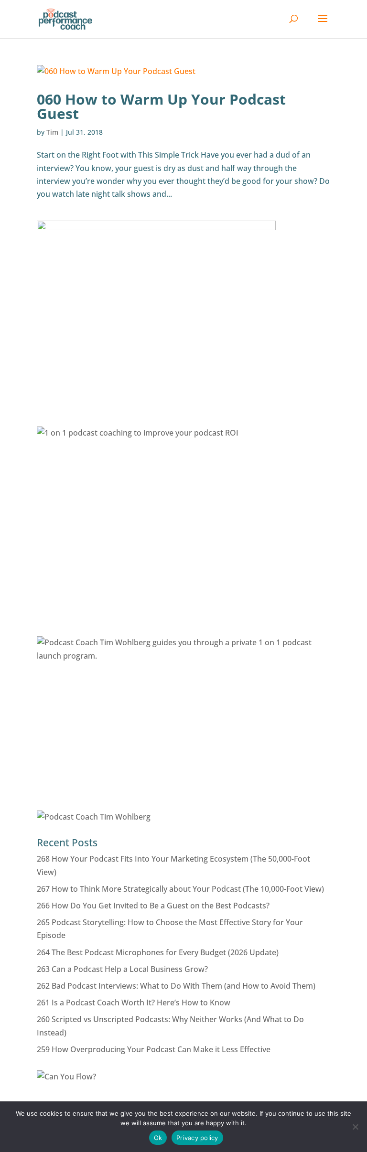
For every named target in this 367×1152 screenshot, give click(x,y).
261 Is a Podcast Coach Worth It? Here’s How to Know (133, 1002)
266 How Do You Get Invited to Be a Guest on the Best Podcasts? (153, 905)
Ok (158, 1137)
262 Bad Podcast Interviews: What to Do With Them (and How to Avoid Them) (176, 986)
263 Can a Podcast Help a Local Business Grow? (122, 969)
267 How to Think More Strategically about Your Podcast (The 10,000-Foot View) (180, 889)
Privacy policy (197, 1137)
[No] (355, 1126)
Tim (52, 132)
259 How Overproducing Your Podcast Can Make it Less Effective (153, 1049)
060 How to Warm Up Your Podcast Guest (161, 106)
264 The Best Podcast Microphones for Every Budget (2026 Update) (158, 952)
